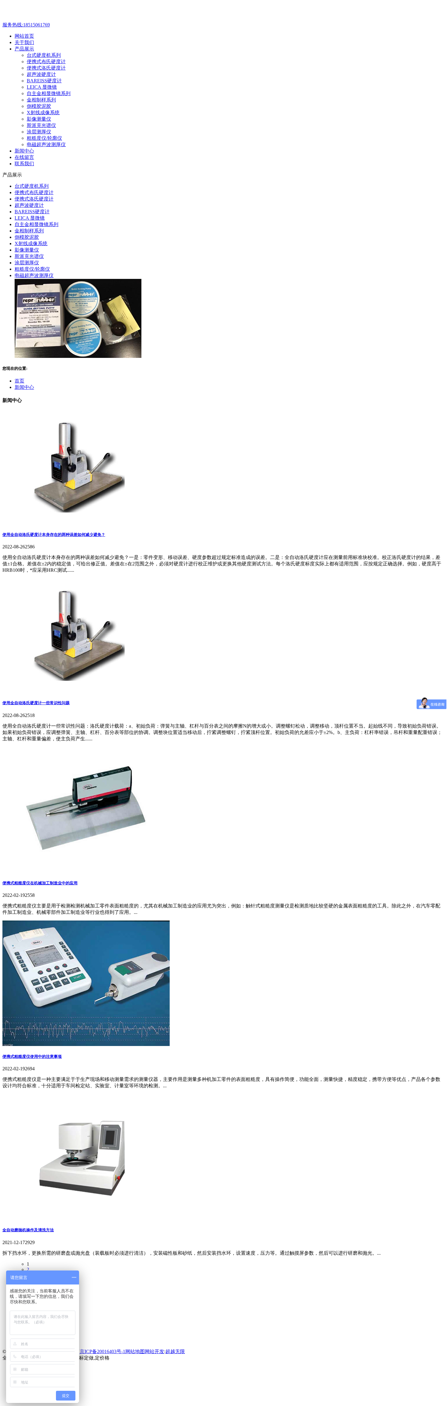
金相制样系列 (41, 99)
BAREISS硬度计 (44, 80)
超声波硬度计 (41, 74)
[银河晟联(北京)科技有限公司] (51, 19)
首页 (19, 380)
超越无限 (175, 1351)
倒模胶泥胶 (39, 106)
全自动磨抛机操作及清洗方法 (28, 1230)
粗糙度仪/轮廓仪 (44, 138)
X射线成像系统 (43, 112)
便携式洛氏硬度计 (46, 67)
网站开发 (154, 1351)
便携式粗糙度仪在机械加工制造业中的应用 (40, 883)
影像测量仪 (39, 119)
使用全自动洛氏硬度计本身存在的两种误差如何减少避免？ (53, 534)
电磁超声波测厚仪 (46, 144)
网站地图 (135, 1351)
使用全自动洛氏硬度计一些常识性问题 (36, 703)
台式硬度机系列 (44, 55)
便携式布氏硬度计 (46, 61)
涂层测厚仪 (39, 131)
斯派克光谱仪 (41, 125)
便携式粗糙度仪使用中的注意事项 (32, 1056)
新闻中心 (24, 387)
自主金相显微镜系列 (49, 93)
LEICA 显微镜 (42, 87)
